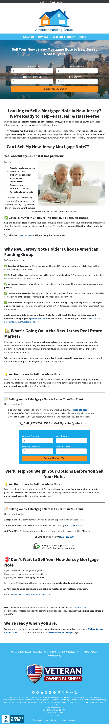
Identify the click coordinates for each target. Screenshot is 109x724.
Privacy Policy (54, 655)
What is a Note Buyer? (21, 652)
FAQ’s (86, 652)
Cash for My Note (52, 652)
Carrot (73, 720)
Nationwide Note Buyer (61, 632)
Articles (94, 652)
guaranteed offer (39, 318)
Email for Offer (77, 76)
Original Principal (32, 66)
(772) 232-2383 (25, 235)
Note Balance (77, 66)
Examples (37, 652)
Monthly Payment (32, 76)
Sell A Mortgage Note (72, 652)
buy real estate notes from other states (31, 594)
